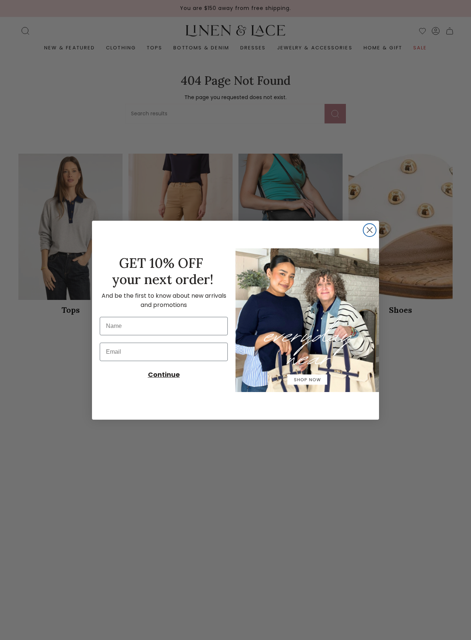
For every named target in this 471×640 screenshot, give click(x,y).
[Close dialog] (369, 230)
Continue (164, 374)
